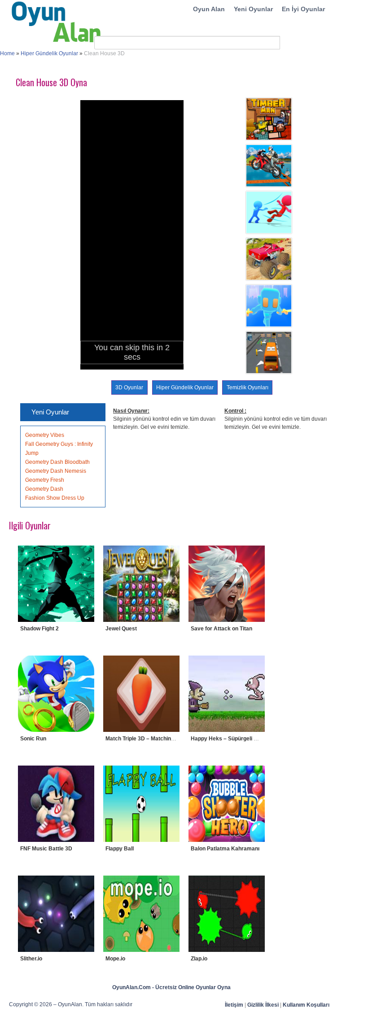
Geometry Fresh (44, 480)
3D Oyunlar (129, 387)
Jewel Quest (121, 628)
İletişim (234, 1005)
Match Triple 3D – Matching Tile (144, 738)
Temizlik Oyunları (247, 387)
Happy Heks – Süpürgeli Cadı (228, 738)
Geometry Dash (44, 489)
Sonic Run (33, 738)
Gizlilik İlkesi (263, 1005)
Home (7, 53)
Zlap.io (199, 958)
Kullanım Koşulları (306, 1005)
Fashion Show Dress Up (54, 498)
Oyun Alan (209, 9)
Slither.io (31, 958)
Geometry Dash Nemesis (55, 471)
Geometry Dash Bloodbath (57, 462)
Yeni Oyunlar (253, 9)
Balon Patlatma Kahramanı (225, 848)
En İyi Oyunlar (303, 9)
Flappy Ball (119, 848)
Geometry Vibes (44, 435)
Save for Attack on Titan (221, 628)
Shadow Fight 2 (39, 628)
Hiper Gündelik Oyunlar (49, 53)
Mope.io (115, 958)
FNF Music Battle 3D (46, 848)
